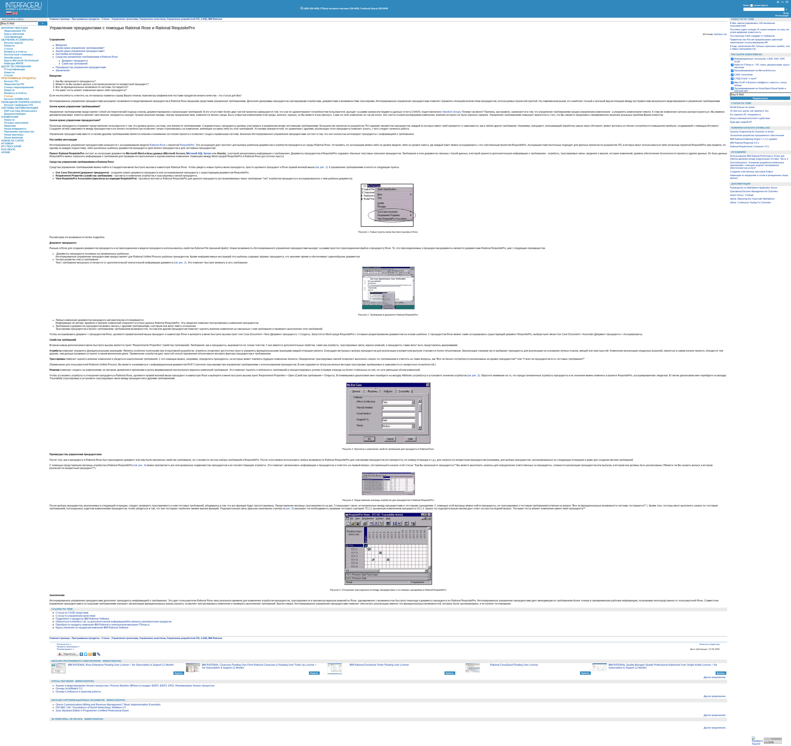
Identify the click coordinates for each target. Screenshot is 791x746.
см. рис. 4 (139, 465)
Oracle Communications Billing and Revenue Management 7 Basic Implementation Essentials (108, 704)
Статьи (8, 48)
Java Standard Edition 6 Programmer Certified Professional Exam (92, 710)
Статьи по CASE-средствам (72, 612)
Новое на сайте (12, 140)
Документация (740, 183)
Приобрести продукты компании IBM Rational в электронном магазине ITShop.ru (103, 624)
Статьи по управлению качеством (75, 615)
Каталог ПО (11, 81)
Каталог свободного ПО (18, 105)
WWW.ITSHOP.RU (112, 661)
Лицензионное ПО (15, 30)
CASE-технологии (743, 74)
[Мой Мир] (94, 654)
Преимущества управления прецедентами (81, 67)
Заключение (63, 70)
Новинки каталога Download (750, 127)
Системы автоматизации (19, 107)
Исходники (738, 152)
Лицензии (10, 125)
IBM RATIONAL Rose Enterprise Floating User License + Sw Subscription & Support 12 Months (121, 664)
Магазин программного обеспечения (76, 661)
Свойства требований (75, 63)
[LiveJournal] (99, 654)
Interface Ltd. (720, 34)
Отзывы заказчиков (16, 122)
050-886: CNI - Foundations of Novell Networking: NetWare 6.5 (91, 707)
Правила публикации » (68, 646)
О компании (9, 117)
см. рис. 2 (180, 262)
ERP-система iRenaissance (20, 111)
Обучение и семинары (17, 39)
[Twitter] (86, 654)
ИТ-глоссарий (11, 146)
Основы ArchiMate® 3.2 (69, 688)
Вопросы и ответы (15, 51)
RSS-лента (8, 149)
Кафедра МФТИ (13, 63)
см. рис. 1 (321, 167)
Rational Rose (158, 145)
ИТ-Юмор (7, 143)
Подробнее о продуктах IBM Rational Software (82, 618)
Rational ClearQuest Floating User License (514, 664)
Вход (786, 13)
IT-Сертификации (14, 69)
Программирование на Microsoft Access (755, 70)
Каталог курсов (13, 42)
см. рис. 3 (473, 375)
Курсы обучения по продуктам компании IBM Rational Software (92, 627)
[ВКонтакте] (81, 654)
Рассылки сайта (13, 19)
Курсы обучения (14, 34)
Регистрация (782, 15)
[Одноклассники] (90, 654)
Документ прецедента (75, 60)
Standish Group (451, 111)
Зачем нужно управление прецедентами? (80, 51)
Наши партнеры (13, 134)
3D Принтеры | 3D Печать (67, 719)
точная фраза (761, 5)
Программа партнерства (19, 131)
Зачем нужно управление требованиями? (80, 48)
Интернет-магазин (14, 28)
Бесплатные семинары (18, 54)
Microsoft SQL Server (199, 153)
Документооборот (15, 113)
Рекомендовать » (65, 649)
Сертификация (13, 36)
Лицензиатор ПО (14, 84)
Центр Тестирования (16, 66)
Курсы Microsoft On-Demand (21, 60)
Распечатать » (64, 644)
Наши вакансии (13, 137)
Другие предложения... (715, 677)
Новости (9, 45)
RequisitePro (187, 145)
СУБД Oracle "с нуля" (745, 78)
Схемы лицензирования (19, 87)
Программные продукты (18, 78)
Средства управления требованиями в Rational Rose (87, 56)
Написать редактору (710, 644)
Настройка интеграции (69, 54)
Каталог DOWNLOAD (16, 99)
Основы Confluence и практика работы (78, 691)
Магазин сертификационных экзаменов (78, 700)
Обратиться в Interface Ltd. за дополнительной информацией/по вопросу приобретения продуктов (113, 621)
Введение (61, 45)
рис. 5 (289, 508)
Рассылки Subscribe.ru (746, 54)
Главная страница (59, 19)
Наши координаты (15, 128)
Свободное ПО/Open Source (21, 102)
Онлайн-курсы (13, 57)
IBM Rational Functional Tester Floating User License (379, 664)
